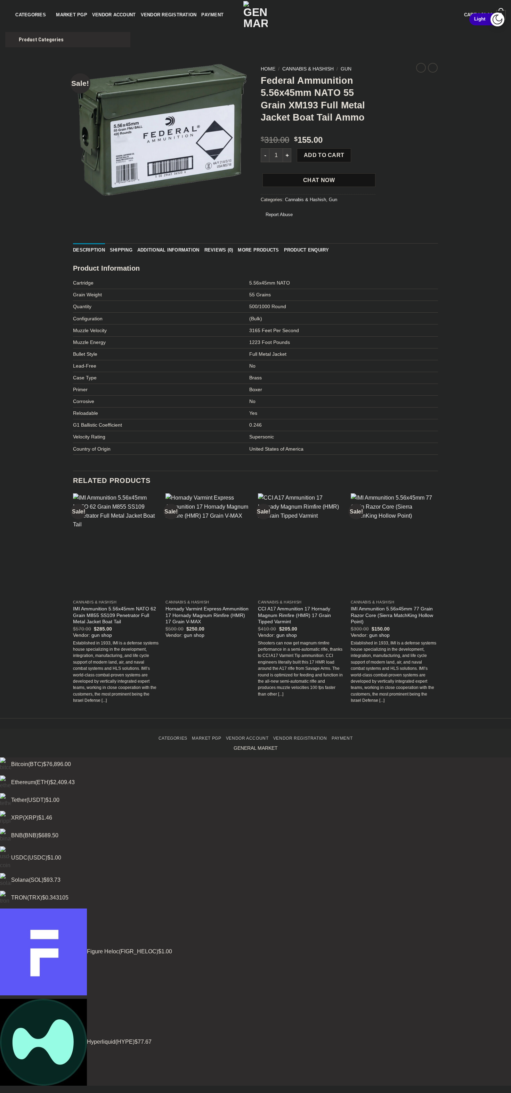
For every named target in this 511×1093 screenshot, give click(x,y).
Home (268, 69)
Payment (212, 14)
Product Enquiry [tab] (306, 250)
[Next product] (421, 68)
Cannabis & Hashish (308, 69)
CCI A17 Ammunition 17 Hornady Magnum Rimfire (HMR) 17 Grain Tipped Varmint (294, 615)
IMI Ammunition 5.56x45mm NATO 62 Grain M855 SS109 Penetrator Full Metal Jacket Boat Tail (114, 615)
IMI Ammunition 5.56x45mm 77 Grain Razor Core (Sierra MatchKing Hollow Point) (392, 615)
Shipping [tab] (121, 250)
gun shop (101, 635)
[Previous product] (433, 68)
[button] (82, 187)
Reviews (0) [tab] (218, 250)
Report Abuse (278, 214)
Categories (30, 14)
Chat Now (319, 180)
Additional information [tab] (168, 250)
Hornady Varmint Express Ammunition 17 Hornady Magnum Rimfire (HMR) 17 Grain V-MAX (207, 615)
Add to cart (324, 155)
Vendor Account (114, 14)
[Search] (7, 15)
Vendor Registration (169, 14)
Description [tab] (89, 250)
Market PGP (71, 14)
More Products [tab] (258, 250)
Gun (346, 69)
